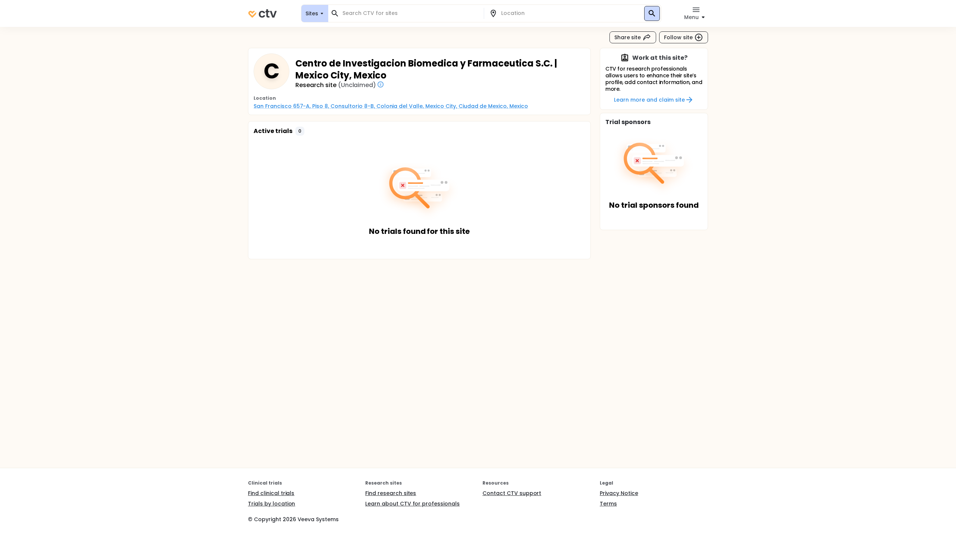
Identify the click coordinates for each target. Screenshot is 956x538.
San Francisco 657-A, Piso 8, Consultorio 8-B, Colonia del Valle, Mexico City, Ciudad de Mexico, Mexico (391, 106)
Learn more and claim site (649, 99)
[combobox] (410, 13)
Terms (608, 503)
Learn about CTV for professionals (412, 503)
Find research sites (390, 493)
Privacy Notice (619, 493)
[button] (299, 131)
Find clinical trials (271, 493)
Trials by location (271, 503)
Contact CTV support (511, 493)
